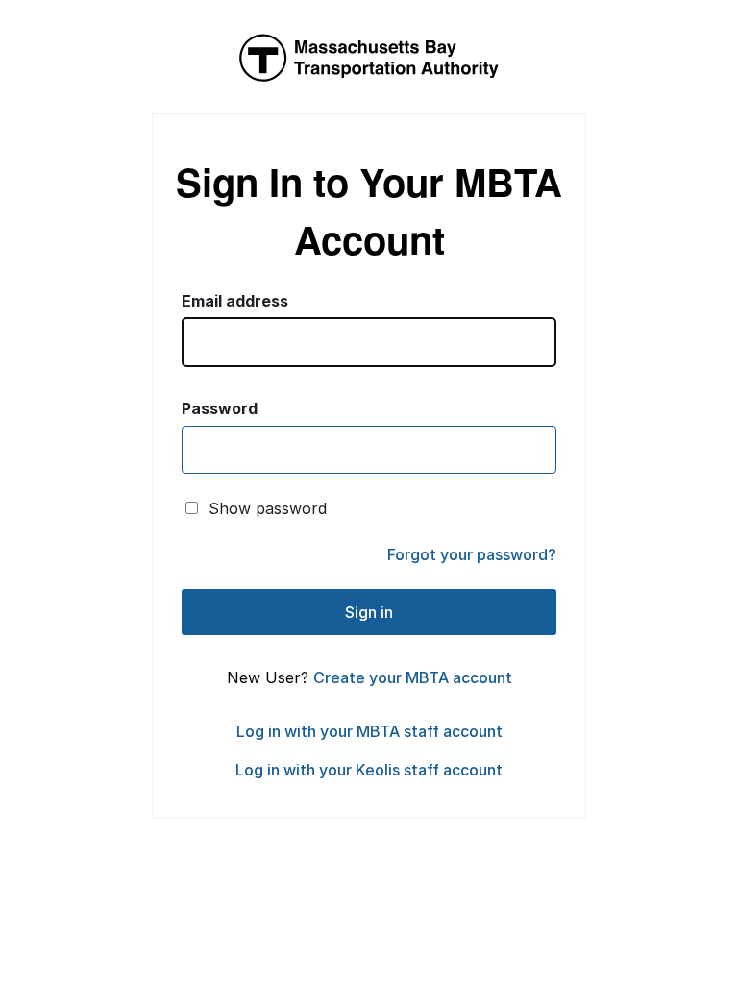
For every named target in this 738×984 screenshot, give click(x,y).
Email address (235, 300)
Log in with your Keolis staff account (369, 769)
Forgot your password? (471, 554)
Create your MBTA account (412, 677)
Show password (268, 508)
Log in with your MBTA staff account (369, 731)
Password (220, 408)
